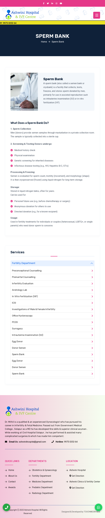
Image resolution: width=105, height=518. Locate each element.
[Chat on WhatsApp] (98, 507)
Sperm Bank (53, 79)
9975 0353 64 (71, 441)
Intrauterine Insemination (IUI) (27, 335)
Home (44, 41)
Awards (12, 487)
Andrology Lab (19, 290)
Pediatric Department (42, 487)
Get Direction (77, 476)
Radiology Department (42, 493)
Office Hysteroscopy (22, 315)
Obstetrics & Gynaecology (44, 470)
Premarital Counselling (23, 277)
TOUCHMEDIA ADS (92, 512)
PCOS (15, 322)
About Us (12, 476)
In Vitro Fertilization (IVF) (25, 296)
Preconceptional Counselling (27, 270)
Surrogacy (17, 328)
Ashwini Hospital (77, 470)
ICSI (14, 303)
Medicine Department (42, 481)
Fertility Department (23, 263)
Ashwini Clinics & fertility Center (84, 481)
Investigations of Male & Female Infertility (33, 309)
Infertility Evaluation (22, 283)
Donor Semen (19, 348)
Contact (12, 481)
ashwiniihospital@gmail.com (32, 441)
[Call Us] (6, 507)
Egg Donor (17, 341)
